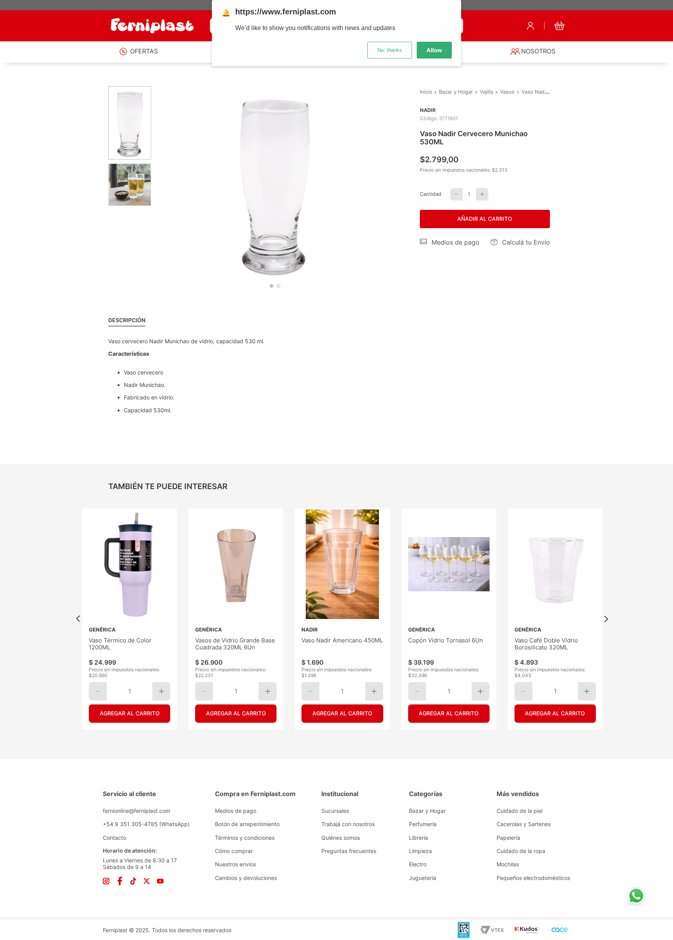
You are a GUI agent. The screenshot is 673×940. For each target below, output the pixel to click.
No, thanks (389, 50)
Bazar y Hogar (456, 92)
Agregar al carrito (129, 713)
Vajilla (486, 92)
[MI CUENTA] (530, 26)
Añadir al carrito (484, 218)
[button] (450, 242)
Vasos (507, 92)
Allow (434, 50)
